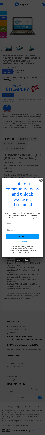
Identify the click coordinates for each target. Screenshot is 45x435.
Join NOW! (22, 236)
